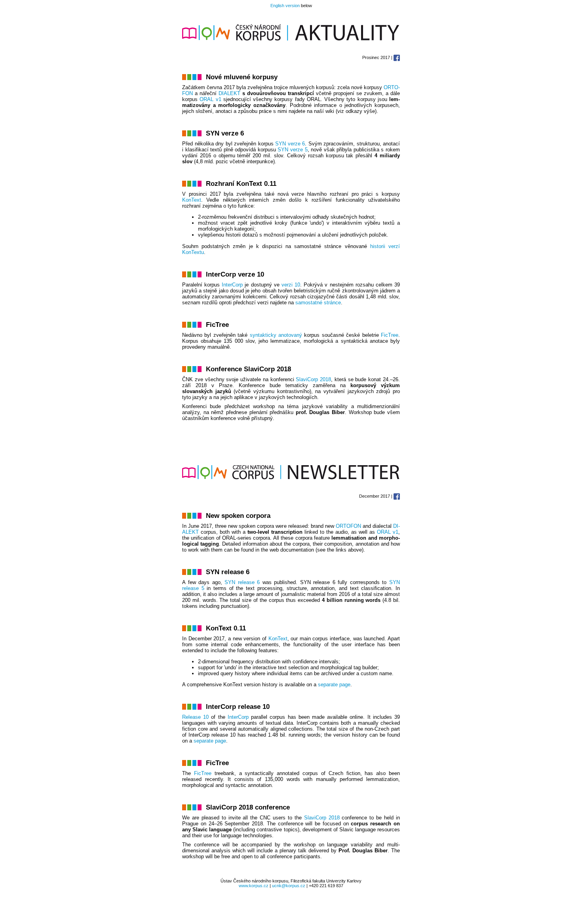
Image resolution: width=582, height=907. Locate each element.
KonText (191, 200)
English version (285, 5)
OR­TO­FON (348, 526)
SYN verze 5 (292, 150)
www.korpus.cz (253, 885)
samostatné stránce (318, 303)
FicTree (389, 335)
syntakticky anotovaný (276, 335)
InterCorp (232, 285)
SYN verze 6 (290, 144)
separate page (334, 684)
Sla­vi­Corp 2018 (313, 379)
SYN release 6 (242, 582)
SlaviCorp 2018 (322, 818)
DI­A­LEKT (229, 93)
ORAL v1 (210, 99)
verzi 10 (290, 285)
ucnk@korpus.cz (288, 885)
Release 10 (195, 717)
